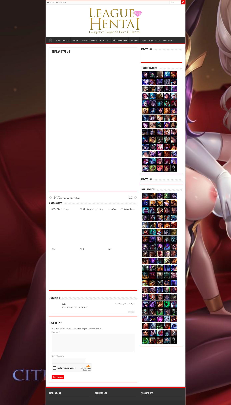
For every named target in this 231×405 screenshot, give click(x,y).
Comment (56, 332)
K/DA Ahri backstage (60, 209)
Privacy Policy (154, 40)
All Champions (63, 40)
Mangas (94, 40)
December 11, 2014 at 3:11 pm (124, 304)
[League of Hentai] (115, 20)
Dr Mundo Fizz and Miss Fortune (67, 197)
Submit (143, 40)
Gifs (108, 40)
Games (84, 40)
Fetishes (75, 40)
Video (102, 40)
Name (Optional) (58, 356)
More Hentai (167, 40)
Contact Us (134, 40)
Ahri (53, 249)
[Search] (183, 2)
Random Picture (121, 40)
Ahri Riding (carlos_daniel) (91, 209)
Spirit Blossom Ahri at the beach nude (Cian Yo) (128, 209)
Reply (131, 312)
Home (50, 40)
